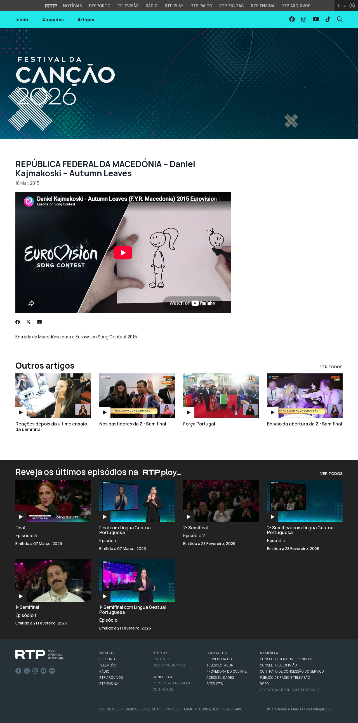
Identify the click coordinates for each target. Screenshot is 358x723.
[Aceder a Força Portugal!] (221, 395)
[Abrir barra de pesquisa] (340, 19)
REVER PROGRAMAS (169, 665)
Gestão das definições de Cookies (290, 690)
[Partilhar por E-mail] (39, 322)
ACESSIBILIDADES (220, 678)
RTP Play (174, 5)
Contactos (163, 689)
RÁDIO (104, 671)
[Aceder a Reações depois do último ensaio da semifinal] (53, 395)
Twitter (27, 671)
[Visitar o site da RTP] (51, 5)
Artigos (86, 20)
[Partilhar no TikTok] (328, 19)
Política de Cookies (161, 709)
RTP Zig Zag (231, 5)
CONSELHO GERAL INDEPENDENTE (287, 659)
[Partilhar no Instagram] (303, 19)
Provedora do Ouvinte (226, 671)
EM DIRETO (161, 659)
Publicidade (232, 709)
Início (21, 20)
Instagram (35, 671)
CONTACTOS (216, 653)
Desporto (99, 5)
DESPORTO (108, 659)
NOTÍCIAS (106, 653)
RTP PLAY (160, 653)
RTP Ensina (262, 5)
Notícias (72, 5)
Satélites (214, 684)
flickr (52, 671)
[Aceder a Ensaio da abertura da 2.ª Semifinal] (305, 395)
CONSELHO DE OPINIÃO (278, 665)
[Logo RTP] (39, 654)
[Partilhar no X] (28, 322)
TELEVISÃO (107, 665)
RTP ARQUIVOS (111, 678)
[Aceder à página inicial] (179, 83)
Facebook (18, 671)
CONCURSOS (163, 677)
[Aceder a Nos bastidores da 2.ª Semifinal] (137, 395)
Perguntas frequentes (173, 683)
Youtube (44, 671)
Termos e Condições (200, 709)
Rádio (152, 5)
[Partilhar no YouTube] (316, 19)
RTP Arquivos (295, 5)
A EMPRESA (269, 653)
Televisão (128, 5)
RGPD (264, 684)
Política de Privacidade (120, 709)
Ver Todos (331, 366)
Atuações (53, 20)
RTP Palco (201, 5)
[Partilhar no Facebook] (292, 19)
